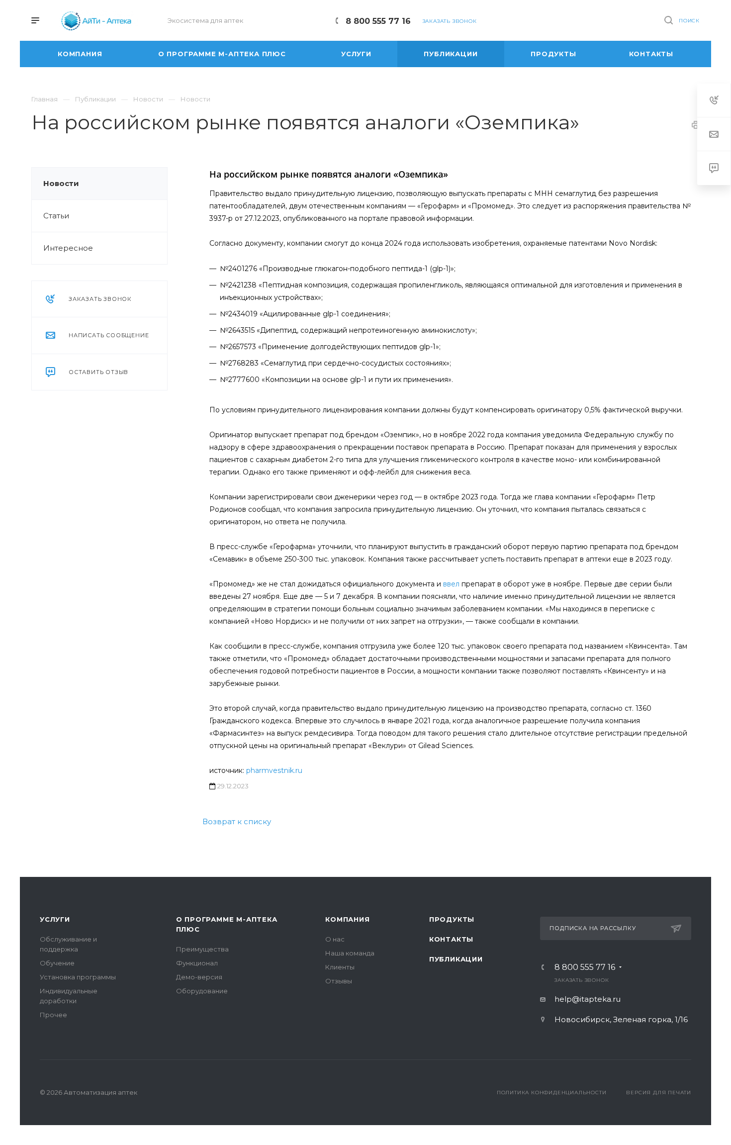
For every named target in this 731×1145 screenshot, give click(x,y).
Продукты (451, 919)
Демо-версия (199, 977)
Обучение (57, 963)
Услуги (55, 919)
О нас (335, 939)
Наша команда (349, 953)
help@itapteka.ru (587, 999)
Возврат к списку (236, 821)
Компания (347, 919)
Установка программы (78, 977)
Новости (61, 183)
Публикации (456, 959)
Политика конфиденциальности (552, 1092)
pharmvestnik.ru (274, 770)
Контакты (451, 939)
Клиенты (340, 967)
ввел (451, 583)
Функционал (197, 963)
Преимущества (202, 949)
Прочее (53, 1015)
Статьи (56, 215)
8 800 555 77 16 (378, 21)
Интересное (68, 248)
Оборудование (202, 991)
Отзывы (338, 981)
